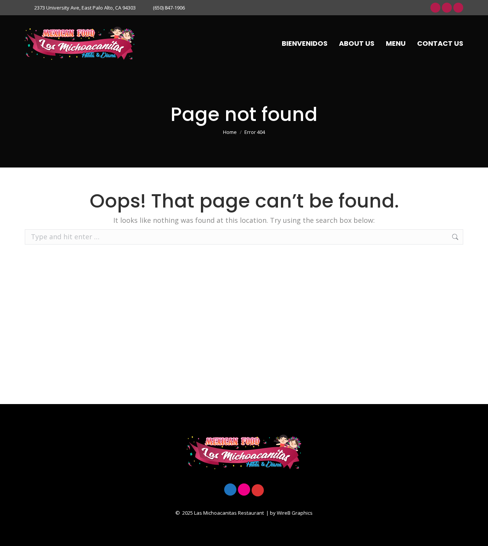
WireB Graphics (295, 512)
